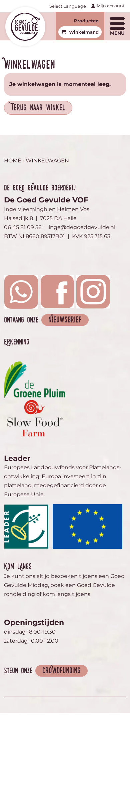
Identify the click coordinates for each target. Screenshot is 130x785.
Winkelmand (84, 32)
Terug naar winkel (38, 108)
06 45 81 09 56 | (26, 227)
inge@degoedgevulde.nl (82, 227)
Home (12, 160)
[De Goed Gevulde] (25, 26)
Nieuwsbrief (65, 320)
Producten (86, 20)
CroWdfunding (61, 671)
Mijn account (111, 5)
